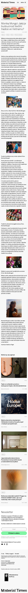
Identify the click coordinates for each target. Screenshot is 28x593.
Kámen (8, 34)
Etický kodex (3, 565)
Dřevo (12, 34)
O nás (2, 553)
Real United (7, 560)
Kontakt (17, 553)
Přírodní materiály (18, 34)
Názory (3, 34)
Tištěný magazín (9, 553)
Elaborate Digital (11, 562)
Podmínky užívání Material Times (7, 563)
